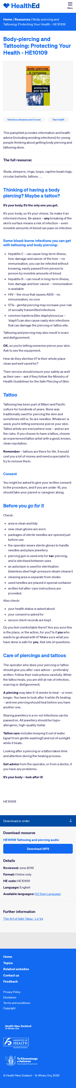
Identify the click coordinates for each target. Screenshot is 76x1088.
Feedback (10, 981)
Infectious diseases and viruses (24, 119)
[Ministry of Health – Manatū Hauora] (16, 1047)
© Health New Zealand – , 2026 (31, 1075)
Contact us (11, 975)
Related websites (16, 969)
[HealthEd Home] (21, 6)
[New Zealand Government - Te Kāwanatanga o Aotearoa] (21, 1065)
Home (7, 19)
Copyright (9, 1008)
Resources (22, 19)
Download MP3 (38, 849)
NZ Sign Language (48, 894)
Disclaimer (9, 997)
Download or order (16, 821)
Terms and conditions (16, 1003)
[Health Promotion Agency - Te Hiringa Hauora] (18, 1030)
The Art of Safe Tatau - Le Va (23, 919)
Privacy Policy (11, 992)
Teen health (58, 119)
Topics (8, 963)
